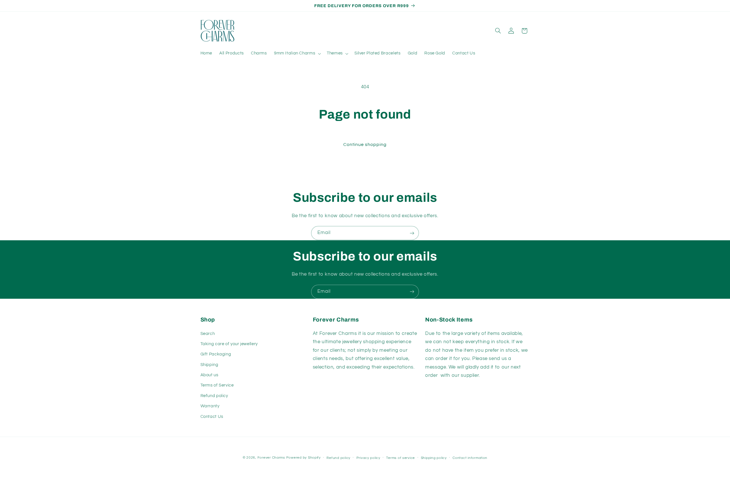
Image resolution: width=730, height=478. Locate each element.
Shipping (209, 365)
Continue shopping (365, 144)
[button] (296, 53)
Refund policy (214, 396)
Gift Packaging (215, 354)
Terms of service (400, 457)
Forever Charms (271, 457)
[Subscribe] (412, 233)
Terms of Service (217, 385)
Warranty (210, 406)
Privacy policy (368, 457)
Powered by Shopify (303, 457)
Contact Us (211, 416)
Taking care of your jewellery (229, 344)
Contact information (470, 457)
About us (209, 375)
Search (207, 333)
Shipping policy (434, 457)
